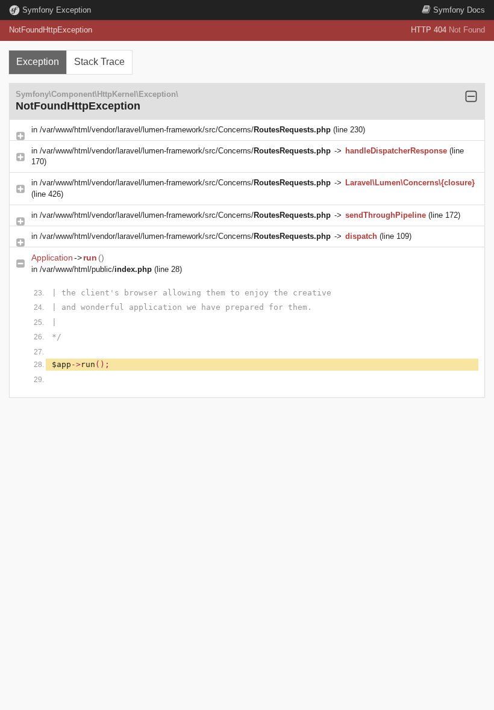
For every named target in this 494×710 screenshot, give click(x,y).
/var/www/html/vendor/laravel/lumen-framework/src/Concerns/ (185, 129)
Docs (459, 9)
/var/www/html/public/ (96, 269)
